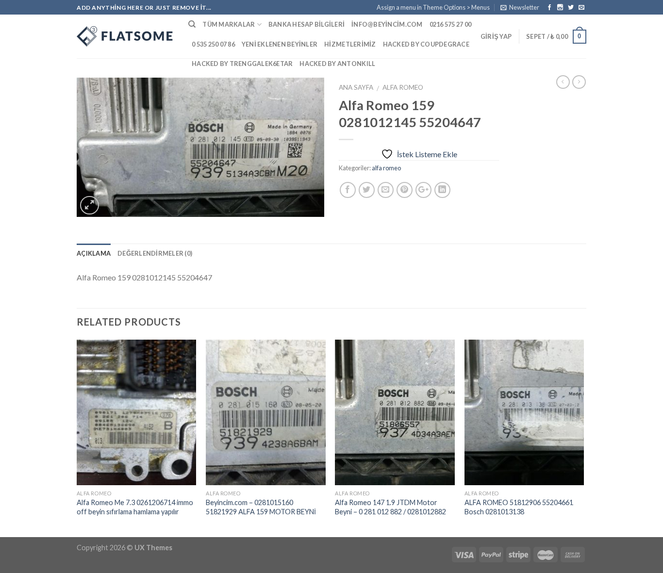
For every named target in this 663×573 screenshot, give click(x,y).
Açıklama (94, 253)
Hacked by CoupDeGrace (426, 44)
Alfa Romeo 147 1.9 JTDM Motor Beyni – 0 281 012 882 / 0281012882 (390, 507)
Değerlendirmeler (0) (154, 253)
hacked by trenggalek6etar (242, 63)
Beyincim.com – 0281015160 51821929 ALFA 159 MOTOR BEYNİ (261, 507)
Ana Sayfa (356, 87)
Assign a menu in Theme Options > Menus (433, 7)
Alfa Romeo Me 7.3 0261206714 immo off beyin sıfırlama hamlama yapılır (135, 507)
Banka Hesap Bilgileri (306, 24)
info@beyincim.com (386, 24)
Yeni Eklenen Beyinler (279, 44)
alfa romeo (402, 87)
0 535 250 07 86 (213, 44)
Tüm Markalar (228, 24)
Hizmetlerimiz (350, 44)
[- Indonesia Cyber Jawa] (125, 36)
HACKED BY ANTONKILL (337, 63)
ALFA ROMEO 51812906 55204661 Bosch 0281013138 (518, 507)
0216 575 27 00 (451, 24)
